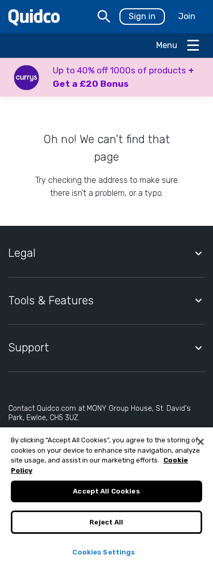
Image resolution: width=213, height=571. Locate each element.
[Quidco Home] (34, 17)
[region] (106, 499)
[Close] (200, 441)
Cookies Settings (103, 552)
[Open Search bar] (104, 16)
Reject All (106, 522)
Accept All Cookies (106, 491)
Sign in (142, 16)
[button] (106, 77)
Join (186, 16)
